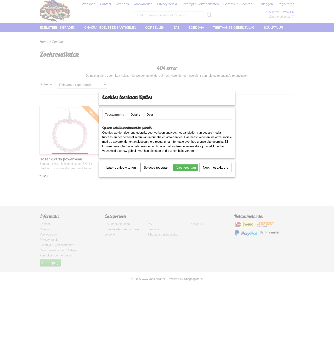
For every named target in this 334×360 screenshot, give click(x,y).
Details (135, 114)
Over (150, 114)
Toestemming (114, 114)
